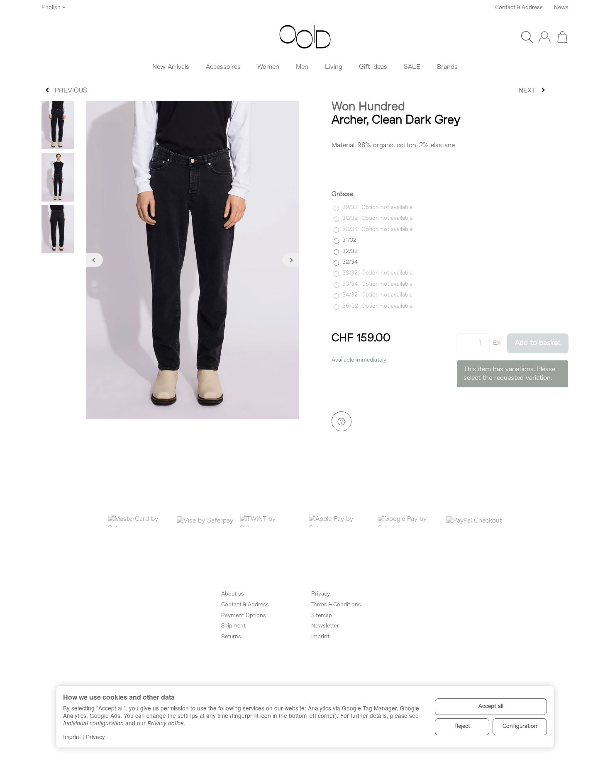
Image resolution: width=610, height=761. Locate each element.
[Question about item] (341, 421)
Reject (462, 726)
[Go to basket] (562, 37)
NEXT (527, 91)
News (561, 7)
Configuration (520, 726)
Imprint (72, 736)
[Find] (527, 37)
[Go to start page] (305, 36)
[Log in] (544, 37)
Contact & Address (519, 7)
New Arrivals (170, 67)
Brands (447, 67)
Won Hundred (368, 107)
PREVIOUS (71, 91)
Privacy (95, 736)
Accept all (490, 706)
